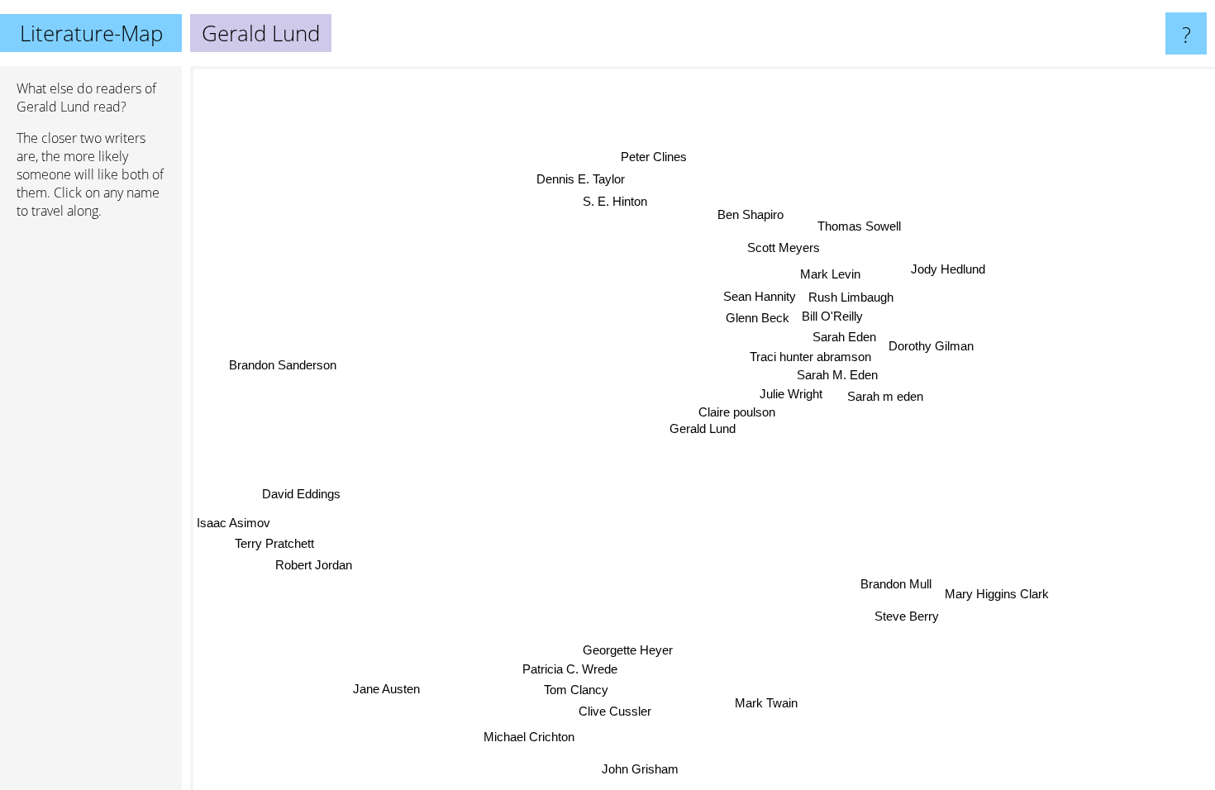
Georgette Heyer (633, 650)
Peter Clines (650, 157)
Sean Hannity (760, 296)
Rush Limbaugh (852, 297)
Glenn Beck (758, 318)
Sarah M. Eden (838, 375)
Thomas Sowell (861, 226)
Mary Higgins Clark (998, 595)
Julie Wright (790, 394)
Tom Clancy (575, 689)
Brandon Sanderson (282, 365)
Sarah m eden (886, 397)
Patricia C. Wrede (570, 669)
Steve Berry (904, 616)
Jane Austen (386, 689)
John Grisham (636, 769)
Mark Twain (765, 703)
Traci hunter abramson (810, 357)
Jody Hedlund (947, 267)
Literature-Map (91, 33)
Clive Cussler (614, 710)
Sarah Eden (845, 338)
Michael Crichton (528, 737)
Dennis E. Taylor (578, 179)
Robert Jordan (312, 564)
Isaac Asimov (233, 522)
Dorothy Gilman (931, 346)
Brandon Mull (898, 578)
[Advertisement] (91, 485)
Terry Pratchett (273, 543)
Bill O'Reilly (834, 317)
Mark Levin (833, 275)
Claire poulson (732, 412)
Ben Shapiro (755, 214)
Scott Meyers (781, 247)
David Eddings (300, 493)
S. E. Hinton (620, 200)
